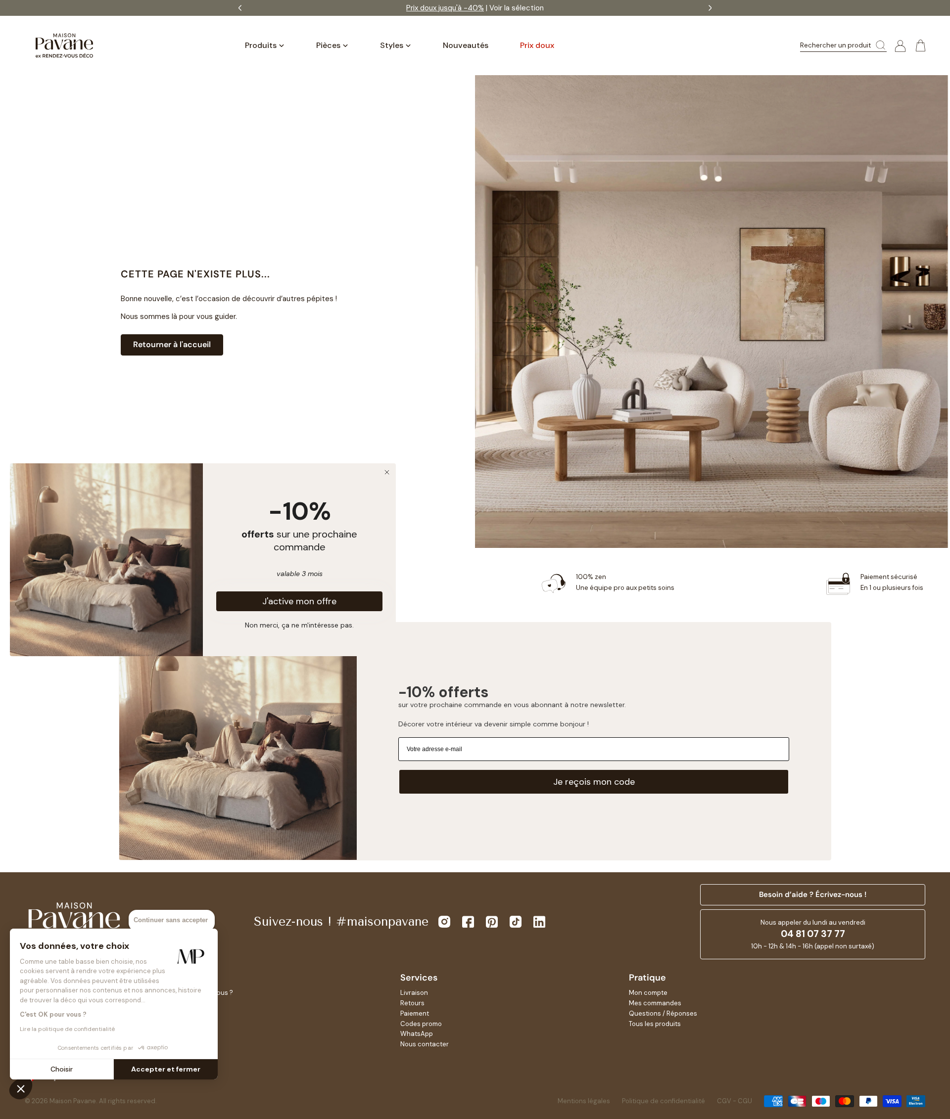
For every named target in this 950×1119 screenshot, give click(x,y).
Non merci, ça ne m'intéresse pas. (299, 624)
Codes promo (421, 1024)
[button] (21, 1088)
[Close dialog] (387, 472)
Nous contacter (424, 1044)
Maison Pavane (72, 1101)
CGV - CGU (734, 1101)
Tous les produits (655, 1024)
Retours (412, 1003)
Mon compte (648, 992)
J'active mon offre (299, 601)
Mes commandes (655, 1003)
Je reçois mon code (594, 782)
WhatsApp (416, 1033)
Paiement (414, 1013)
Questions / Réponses (663, 1013)
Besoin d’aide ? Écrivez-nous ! (812, 894)
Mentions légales (584, 1101)
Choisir (61, 1069)
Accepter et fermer (165, 1069)
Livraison (414, 992)
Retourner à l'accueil (172, 344)
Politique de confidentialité (663, 1101)
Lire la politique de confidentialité (67, 1029)
